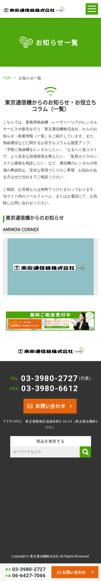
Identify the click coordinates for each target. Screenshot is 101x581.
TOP (7, 78)
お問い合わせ (50, 406)
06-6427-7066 (29, 575)
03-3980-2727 (56, 378)
